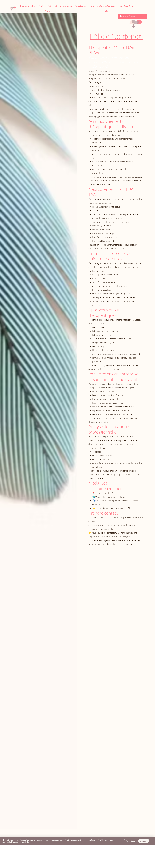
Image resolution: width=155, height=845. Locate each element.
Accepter (143, 841)
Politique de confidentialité (19, 842)
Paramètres (130, 841)
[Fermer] (152, 841)
